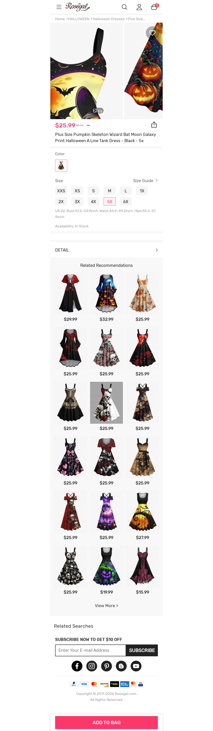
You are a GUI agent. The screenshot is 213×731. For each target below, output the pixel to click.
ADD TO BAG (107, 722)
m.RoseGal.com (81, 6)
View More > (106, 605)
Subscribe (142, 650)
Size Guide (143, 181)
